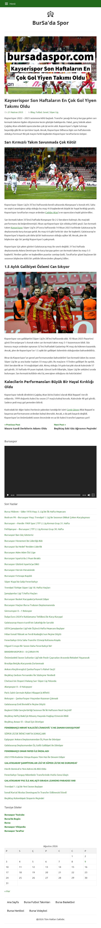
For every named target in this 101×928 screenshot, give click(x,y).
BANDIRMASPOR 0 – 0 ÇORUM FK (21, 651)
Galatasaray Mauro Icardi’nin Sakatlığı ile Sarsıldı (29, 622)
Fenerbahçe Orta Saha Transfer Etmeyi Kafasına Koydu (32, 640)
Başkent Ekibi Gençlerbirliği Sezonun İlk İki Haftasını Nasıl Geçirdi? (38, 710)
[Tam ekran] (93, 495)
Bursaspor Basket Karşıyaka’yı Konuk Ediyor (26, 599)
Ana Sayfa (13, 902)
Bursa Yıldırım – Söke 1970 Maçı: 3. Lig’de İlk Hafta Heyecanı (35, 511)
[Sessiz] (89, 495)
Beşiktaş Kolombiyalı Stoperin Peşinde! (24, 798)
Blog (33, 112)
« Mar (7, 891)
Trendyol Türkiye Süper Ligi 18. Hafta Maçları (27, 587)
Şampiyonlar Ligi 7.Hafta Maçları (20, 593)
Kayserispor (17, 227)
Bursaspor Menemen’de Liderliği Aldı (23, 540)
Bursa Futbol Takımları (37, 902)
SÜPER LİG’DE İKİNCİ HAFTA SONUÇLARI (25, 733)
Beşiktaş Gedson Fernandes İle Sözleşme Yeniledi (29, 675)
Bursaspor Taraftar (14, 831)
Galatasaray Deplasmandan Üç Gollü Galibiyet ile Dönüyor (33, 745)
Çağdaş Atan (51, 212)
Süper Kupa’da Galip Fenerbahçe (21, 581)
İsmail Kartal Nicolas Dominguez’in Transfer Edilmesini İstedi (35, 792)
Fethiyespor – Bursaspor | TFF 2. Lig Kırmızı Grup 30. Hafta (34, 529)
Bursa (7, 822)
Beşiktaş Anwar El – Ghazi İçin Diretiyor (24, 721)
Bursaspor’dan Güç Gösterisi (18, 534)
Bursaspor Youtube (14, 814)
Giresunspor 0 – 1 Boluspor (18, 610)
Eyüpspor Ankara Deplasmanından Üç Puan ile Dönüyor (32, 739)
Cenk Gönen (73, 409)
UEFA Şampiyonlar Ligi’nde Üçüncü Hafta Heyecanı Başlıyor (34, 628)
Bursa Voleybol (38, 910)
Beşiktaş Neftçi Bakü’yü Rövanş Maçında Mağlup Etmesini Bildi (36, 715)
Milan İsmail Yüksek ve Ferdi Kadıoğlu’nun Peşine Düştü (32, 634)
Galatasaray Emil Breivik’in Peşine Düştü (24, 704)
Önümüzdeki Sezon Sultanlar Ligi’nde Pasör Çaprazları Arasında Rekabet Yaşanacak (47, 657)
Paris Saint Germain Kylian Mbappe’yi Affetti (26, 692)
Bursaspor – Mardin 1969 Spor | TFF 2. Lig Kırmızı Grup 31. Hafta (37, 523)
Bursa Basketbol (65, 902)
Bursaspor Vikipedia (15, 826)
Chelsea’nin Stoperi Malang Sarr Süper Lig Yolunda (30, 680)
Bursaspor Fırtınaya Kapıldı (18, 575)
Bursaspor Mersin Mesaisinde (19, 569)
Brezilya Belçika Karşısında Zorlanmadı (24, 663)
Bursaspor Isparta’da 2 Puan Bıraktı (22, 558)
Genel (45, 112)
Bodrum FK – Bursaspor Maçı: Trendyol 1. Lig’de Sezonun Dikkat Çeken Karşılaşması (47, 517)
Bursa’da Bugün (12, 818)
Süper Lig (53, 112)
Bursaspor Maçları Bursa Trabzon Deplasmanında (29, 605)
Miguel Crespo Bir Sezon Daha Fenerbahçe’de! (28, 645)
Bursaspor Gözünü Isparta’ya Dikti (21, 564)
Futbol (39, 112)
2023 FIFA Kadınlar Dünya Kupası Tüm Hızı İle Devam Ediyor (34, 757)
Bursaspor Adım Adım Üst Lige (20, 552)
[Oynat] (8, 495)
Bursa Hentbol (15, 910)
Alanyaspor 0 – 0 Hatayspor (18, 686)
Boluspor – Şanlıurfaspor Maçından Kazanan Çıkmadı (31, 698)
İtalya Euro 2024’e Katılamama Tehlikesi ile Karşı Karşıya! (33, 616)
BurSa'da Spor (50, 22)
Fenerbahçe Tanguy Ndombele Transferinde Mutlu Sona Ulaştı (36, 774)
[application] (50, 472)
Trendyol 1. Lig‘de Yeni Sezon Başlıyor (23, 786)
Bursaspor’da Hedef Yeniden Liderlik (23, 546)
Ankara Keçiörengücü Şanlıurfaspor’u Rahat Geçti (29, 669)
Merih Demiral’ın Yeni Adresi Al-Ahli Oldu (25, 768)
